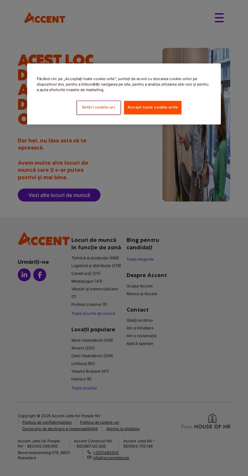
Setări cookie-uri (98, 107)
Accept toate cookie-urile (153, 107)
